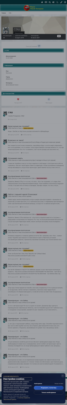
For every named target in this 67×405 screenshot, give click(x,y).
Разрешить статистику (48, 388)
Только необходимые (49, 392)
